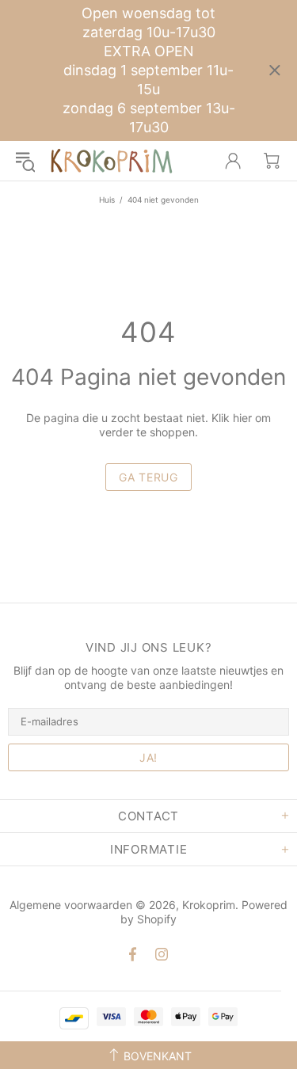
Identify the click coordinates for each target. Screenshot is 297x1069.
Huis (107, 199)
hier (242, 417)
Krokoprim (112, 160)
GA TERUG (148, 477)
